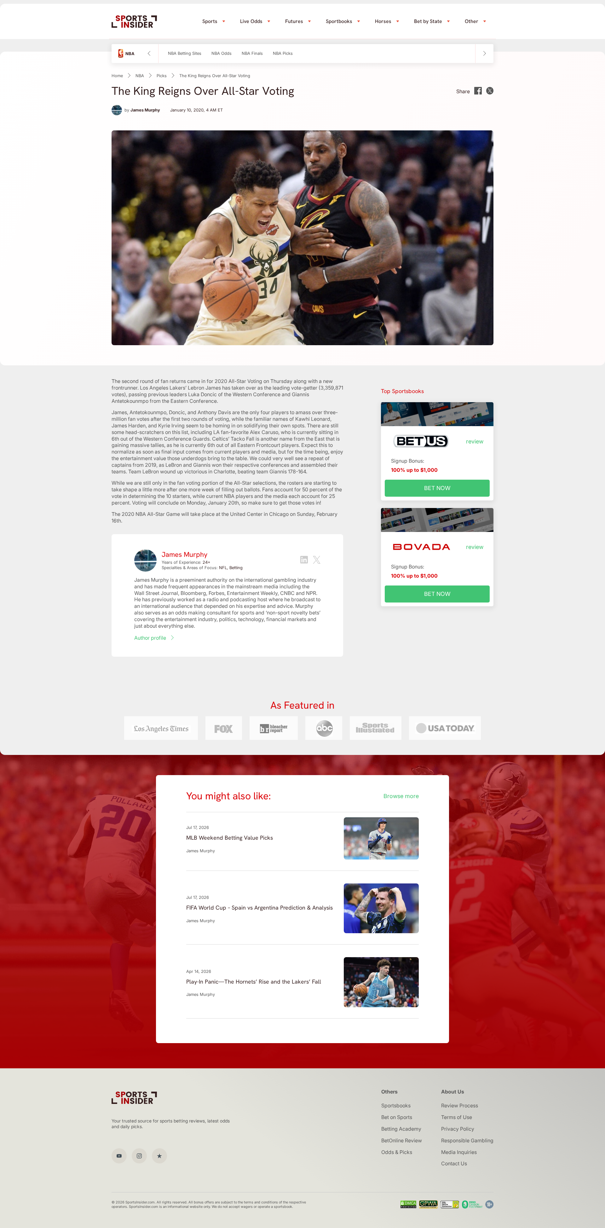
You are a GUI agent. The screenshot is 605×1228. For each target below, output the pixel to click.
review (474, 441)
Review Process (459, 1105)
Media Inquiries (459, 1152)
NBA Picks (283, 53)
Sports (209, 21)
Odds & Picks (396, 1152)
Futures (294, 21)
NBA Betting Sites (184, 53)
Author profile (150, 638)
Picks (162, 75)
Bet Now (437, 488)
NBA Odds (221, 53)
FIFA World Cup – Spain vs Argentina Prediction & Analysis (259, 907)
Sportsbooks (396, 1105)
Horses (383, 21)
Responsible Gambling (467, 1140)
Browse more (401, 796)
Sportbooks (339, 21)
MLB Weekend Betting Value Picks (229, 837)
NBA (139, 75)
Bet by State (428, 21)
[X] (316, 560)
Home (117, 75)
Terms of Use (456, 1117)
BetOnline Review (401, 1140)
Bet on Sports (396, 1117)
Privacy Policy (457, 1129)
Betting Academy (401, 1129)
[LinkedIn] (304, 560)
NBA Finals (252, 53)
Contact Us (454, 1163)
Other (471, 21)
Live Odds (251, 21)
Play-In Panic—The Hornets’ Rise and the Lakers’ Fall (253, 981)
